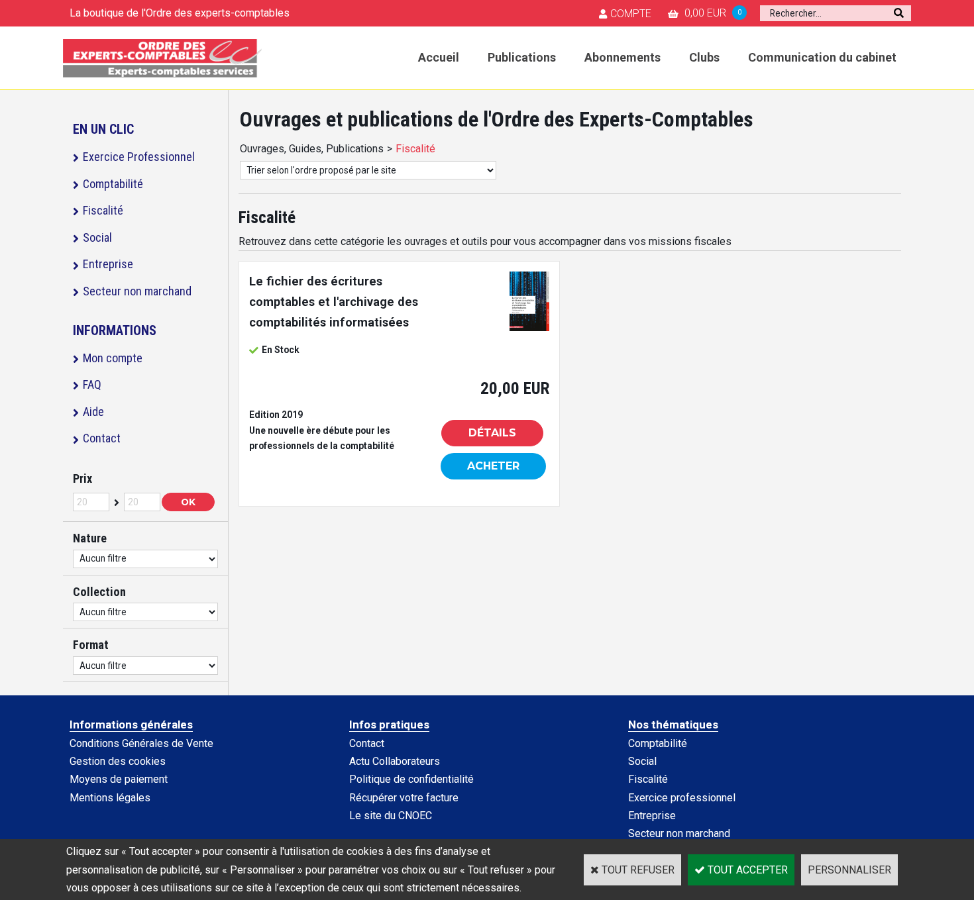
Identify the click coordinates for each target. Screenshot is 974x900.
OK (188, 502)
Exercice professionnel (681, 797)
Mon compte (112, 358)
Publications (522, 57)
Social (97, 237)
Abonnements (622, 57)
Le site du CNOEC (390, 815)
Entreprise (108, 264)
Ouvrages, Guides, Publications (312, 148)
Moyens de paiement (119, 779)
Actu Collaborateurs (394, 761)
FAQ (92, 384)
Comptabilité (113, 184)
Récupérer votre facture (404, 797)
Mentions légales (110, 797)
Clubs (704, 57)
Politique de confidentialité (411, 779)
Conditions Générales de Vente (141, 743)
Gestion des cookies (118, 761)
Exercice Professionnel (139, 157)
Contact (102, 438)
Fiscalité (103, 210)
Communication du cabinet (822, 57)
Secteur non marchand (137, 291)
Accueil (438, 57)
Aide (93, 412)
